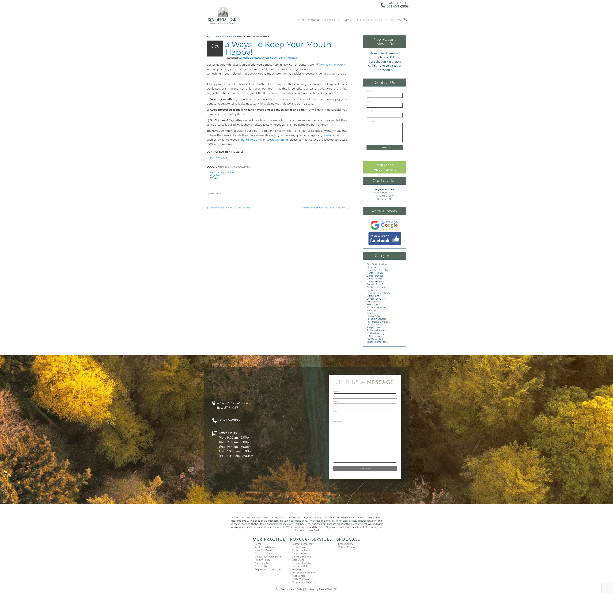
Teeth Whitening (301, 579)
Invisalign (372, 310)
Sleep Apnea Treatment (305, 582)
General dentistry (376, 298)
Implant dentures (376, 307)
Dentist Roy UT (375, 284)
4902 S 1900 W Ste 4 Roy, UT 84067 (232, 405)
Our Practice (269, 539)
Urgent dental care (377, 341)
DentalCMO (326, 589)
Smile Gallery (345, 543)
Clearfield (313, 530)
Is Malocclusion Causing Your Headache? (324, 208)
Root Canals (373, 324)
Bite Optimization (377, 264)
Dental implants (288, 57)
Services (329, 19)
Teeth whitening (376, 333)
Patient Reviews (347, 547)
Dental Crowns (300, 547)
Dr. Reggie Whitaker (243, 517)
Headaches (373, 304)
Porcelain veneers (376, 318)
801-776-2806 (398, 6)
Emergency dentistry (378, 293)
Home (301, 19)
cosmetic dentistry (335, 135)
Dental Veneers (300, 553)
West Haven (293, 527)
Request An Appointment (268, 569)
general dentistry (367, 520)
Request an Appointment (385, 167)
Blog (378, 19)
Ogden (330, 527)
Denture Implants (301, 556)
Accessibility (261, 563)
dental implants (251, 139)
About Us (314, 19)
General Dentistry (301, 563)
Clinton (369, 527)
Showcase (345, 19)
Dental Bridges (375, 272)
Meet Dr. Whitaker (264, 547)
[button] (405, 20)
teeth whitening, (277, 139)
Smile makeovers (376, 330)
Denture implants (376, 287)
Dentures (372, 290)
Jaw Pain (371, 313)
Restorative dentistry (378, 321)
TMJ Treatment (375, 336)
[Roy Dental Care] (223, 15)
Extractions (373, 295)
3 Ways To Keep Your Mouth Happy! (278, 48)
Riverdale (280, 527)
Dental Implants (301, 550)
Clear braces (373, 267)
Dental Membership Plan (268, 556)
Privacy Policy (262, 559)
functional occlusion (281, 524)
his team (265, 517)
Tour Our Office (263, 553)
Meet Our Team (263, 550)
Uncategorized (375, 339)
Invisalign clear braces (344, 520)
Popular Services (311, 539)
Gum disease (374, 301)
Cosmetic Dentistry (249, 57)
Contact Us (393, 19)
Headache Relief (301, 566)
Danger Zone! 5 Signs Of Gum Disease (229, 208)
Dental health (374, 278)
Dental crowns (269, 57)
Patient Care (373, 316)
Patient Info (364, 19)
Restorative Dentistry (304, 572)
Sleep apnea (373, 327)
